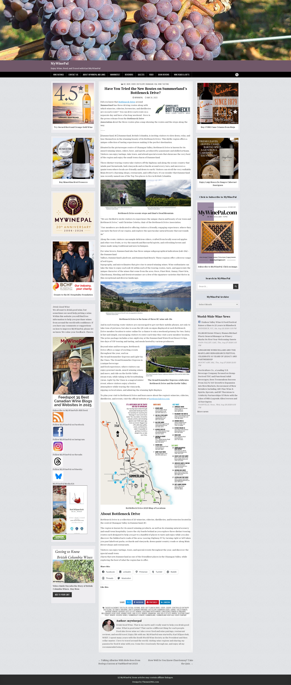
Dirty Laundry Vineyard (138, 609)
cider (133, 84)
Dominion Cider (163, 609)
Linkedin (166, 602)
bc (125, 84)
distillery (141, 84)
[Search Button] (237, 74)
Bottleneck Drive (153, 607)
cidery (168, 607)
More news (202, 411)
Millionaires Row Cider (111, 613)
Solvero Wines (122, 615)
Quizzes (141, 74)
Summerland (150, 615)
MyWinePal (60, 63)
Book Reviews (163, 74)
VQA (155, 84)
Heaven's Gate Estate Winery (129, 611)
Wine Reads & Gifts (181, 74)
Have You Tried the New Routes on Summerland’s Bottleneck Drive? (145, 90)
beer (128, 84)
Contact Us (73, 74)
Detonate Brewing (120, 609)
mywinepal (139, 97)
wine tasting (163, 84)
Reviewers (129, 74)
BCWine (137, 607)
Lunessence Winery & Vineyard (173, 611)
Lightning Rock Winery (151, 611)
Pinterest (153, 602)
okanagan (152, 613)
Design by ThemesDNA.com (145, 682)
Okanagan (149, 84)
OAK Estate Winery (139, 613)
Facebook (139, 602)
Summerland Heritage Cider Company (171, 615)
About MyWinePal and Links (94, 74)
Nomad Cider (126, 613)
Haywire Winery (111, 611)
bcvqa (130, 607)
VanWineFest (115, 74)
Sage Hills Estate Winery (167, 613)
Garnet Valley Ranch (179, 609)
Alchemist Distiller (119, 607)
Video (151, 74)
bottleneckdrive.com (159, 399)
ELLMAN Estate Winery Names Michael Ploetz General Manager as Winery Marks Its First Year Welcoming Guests (217, 336)
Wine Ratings (58, 74)
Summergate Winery (136, 615)
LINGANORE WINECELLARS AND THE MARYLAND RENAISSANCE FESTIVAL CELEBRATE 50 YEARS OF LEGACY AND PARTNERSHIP (217, 355)
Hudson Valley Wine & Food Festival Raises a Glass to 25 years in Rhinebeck (217, 324)
